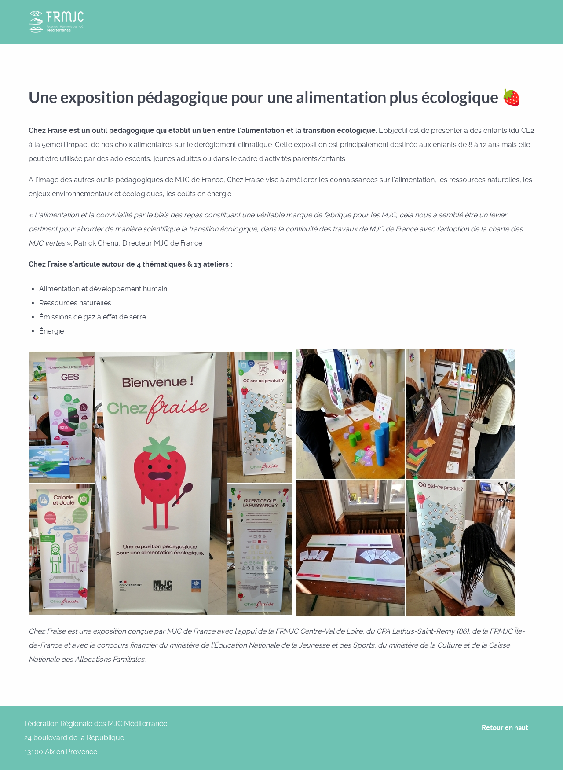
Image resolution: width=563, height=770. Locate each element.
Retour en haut (506, 727)
